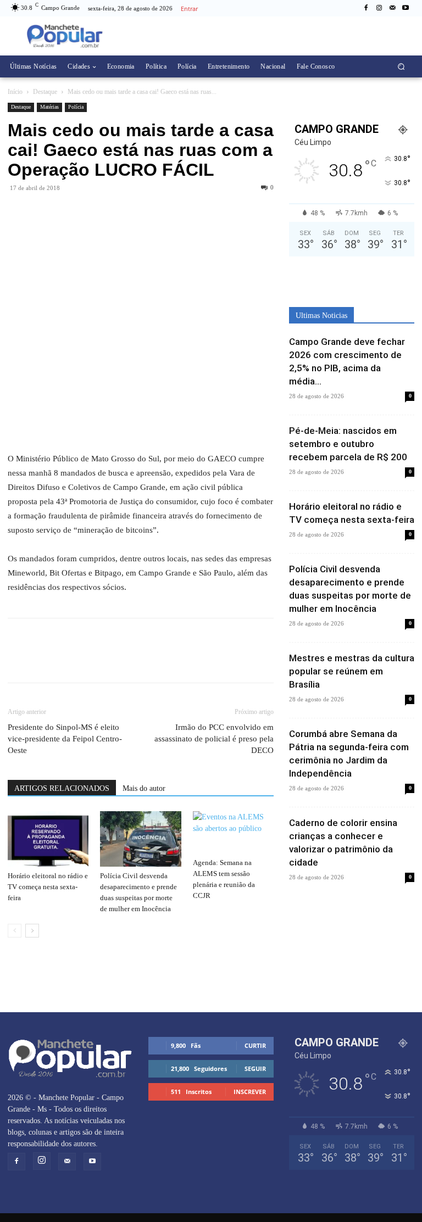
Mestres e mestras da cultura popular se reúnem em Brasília (351, 671)
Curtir (255, 1045)
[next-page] (32, 931)
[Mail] (392, 8)
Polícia (76, 107)
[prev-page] (14, 931)
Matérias (49, 107)
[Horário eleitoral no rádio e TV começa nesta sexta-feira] (48, 839)
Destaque (45, 92)
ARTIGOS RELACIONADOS (61, 788)
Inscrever (250, 1091)
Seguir (255, 1068)
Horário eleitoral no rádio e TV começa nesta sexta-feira (48, 887)
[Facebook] (366, 8)
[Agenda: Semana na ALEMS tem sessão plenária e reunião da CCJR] (233, 832)
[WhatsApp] (44, 213)
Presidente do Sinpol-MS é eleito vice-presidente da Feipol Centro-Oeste (65, 739)
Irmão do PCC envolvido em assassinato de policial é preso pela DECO (214, 739)
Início (15, 92)
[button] (401, 66)
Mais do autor (144, 788)
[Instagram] (379, 8)
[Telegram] (69, 213)
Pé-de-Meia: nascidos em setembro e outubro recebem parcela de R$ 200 (348, 443)
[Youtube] (405, 8)
